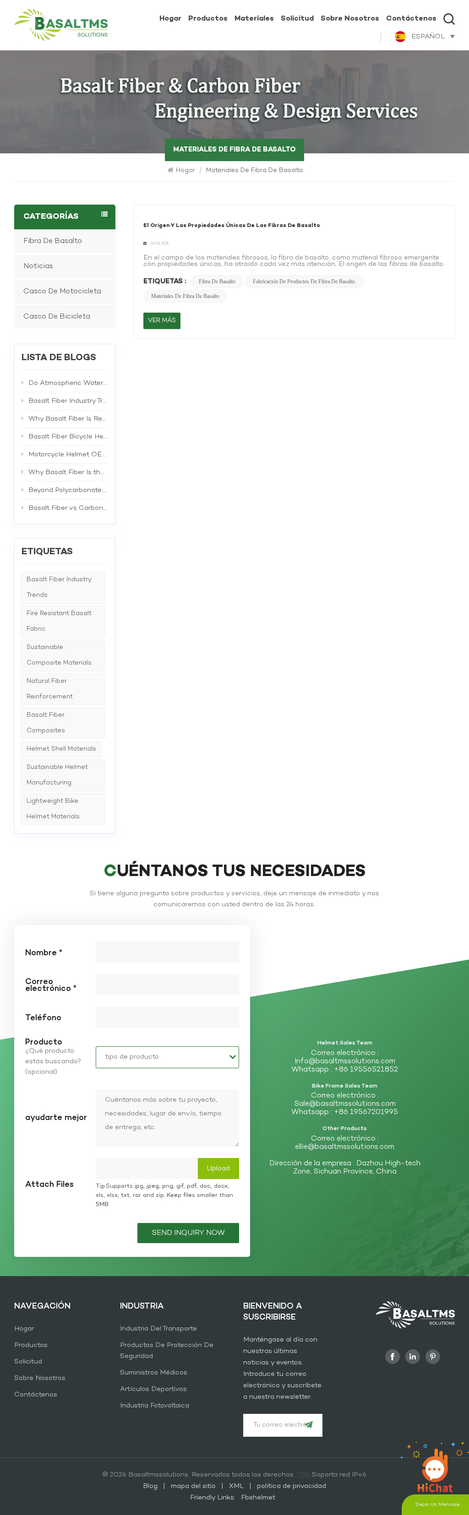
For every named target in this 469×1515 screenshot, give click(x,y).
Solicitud (297, 19)
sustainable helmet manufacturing (57, 775)
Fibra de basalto (217, 281)
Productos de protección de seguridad (166, 1351)
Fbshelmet (258, 1497)
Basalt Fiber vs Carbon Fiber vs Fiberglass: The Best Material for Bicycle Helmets (68, 508)
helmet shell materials (61, 749)
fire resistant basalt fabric (59, 621)
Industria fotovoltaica (154, 1405)
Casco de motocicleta (62, 292)
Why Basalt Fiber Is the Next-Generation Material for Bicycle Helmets (68, 472)
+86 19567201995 (366, 1112)
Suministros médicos (153, 1372)
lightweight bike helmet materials (53, 809)
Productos (208, 19)
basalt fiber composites (46, 723)
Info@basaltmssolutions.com (344, 1061)
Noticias (38, 266)
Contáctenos (411, 19)
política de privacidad (291, 1486)
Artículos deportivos (153, 1389)
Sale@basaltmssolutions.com (345, 1104)
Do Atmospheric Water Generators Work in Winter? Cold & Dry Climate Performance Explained (68, 383)
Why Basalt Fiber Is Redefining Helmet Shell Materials (68, 418)
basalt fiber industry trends (59, 587)
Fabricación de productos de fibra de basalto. (304, 281)
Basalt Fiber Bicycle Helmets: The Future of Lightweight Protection (68, 436)
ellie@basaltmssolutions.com (344, 1147)
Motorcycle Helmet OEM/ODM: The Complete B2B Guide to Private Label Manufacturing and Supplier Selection (68, 454)
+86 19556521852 (366, 1070)
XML (236, 1486)
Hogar (170, 19)
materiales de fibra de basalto (185, 296)
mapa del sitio (194, 1486)
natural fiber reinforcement (50, 689)
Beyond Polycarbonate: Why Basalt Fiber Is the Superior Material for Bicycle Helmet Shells (68, 490)
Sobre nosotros (350, 19)
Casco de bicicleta (56, 317)
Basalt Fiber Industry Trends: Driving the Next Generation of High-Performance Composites (68, 401)
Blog (151, 1486)
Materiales (254, 19)
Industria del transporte (158, 1328)
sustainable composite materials (59, 655)
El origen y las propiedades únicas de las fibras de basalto (231, 225)
